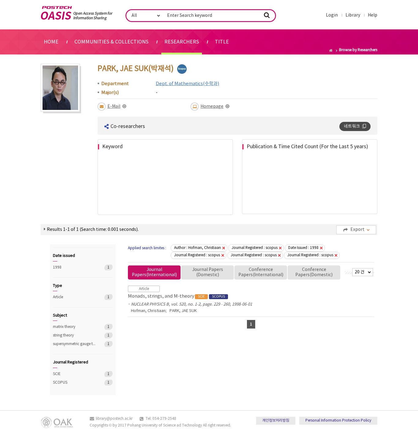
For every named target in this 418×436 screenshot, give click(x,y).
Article (74, 297)
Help (372, 15)
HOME (51, 42)
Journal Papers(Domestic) (207, 272)
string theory (74, 335)
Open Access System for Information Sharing (77, 13)
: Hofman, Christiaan (197, 248)
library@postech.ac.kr (114, 419)
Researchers (181, 42)
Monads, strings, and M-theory (176, 296)
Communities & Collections (111, 42)
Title (222, 42)
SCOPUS (74, 383)
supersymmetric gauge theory (74, 344)
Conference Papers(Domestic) (314, 272)
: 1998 (303, 248)
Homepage (211, 106)
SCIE (74, 374)
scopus (182, 69)
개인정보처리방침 (275, 421)
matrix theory (74, 327)
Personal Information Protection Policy (338, 421)
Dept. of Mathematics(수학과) (187, 83)
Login (332, 15)
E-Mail (113, 106)
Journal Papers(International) (154, 272)
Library (352, 15)
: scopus (255, 248)
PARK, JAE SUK (183, 311)
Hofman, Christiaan (148, 311)
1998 (74, 267)
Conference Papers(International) (260, 272)
